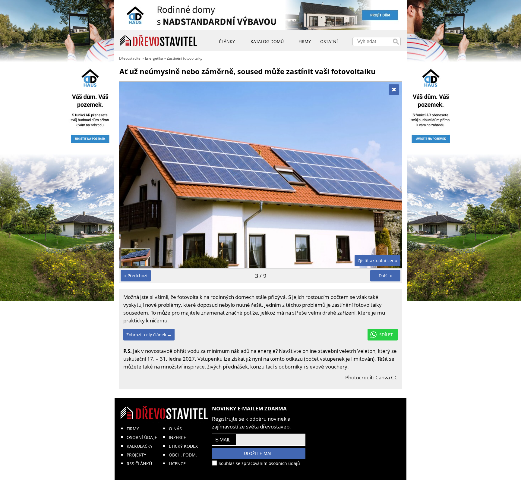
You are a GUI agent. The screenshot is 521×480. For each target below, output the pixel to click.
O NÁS (175, 428)
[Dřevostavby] (158, 40)
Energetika (154, 58)
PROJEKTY (136, 455)
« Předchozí (135, 275)
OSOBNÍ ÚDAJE (142, 437)
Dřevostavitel (130, 58)
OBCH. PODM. (183, 455)
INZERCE (177, 437)
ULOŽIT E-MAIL (258, 453)
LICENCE (177, 463)
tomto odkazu (286, 358)
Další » (385, 275)
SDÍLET (386, 334)
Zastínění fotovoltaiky (184, 58)
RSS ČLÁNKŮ (139, 463)
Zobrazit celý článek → (149, 334)
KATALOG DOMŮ (267, 41)
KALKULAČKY (140, 446)
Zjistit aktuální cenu (377, 260)
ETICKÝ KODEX (183, 446)
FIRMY (133, 428)
